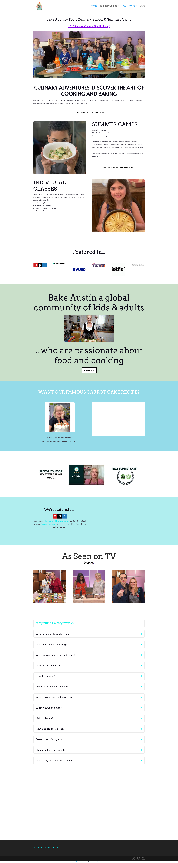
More (132, 6)
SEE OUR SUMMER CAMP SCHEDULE (118, 168)
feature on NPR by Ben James (57, 521)
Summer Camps (108, 6)
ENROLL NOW (89, 370)
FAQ (124, 6)
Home (93, 6)
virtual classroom (49, 524)
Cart (142, 6)
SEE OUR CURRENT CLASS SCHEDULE (89, 113)
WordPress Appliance (81, 861)
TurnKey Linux (98, 861)
